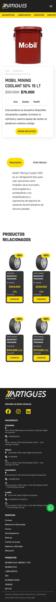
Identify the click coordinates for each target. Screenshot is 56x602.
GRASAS (9, 584)
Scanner (8, 520)
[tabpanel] (27, 191)
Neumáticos (8, 15)
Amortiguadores (12, 533)
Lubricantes (24, 15)
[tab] (15, 162)
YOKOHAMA (10, 273)
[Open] (51, 6)
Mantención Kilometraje (15, 524)
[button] (46, 29)
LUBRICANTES (18, 71)
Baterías (8, 538)
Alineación (9, 551)
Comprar (14, 299)
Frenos (8, 529)
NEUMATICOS (11, 567)
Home (7, 71)
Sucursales (11, 420)
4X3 (6, 576)
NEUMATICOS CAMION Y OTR (17, 562)
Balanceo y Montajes (14, 546)
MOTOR (8, 589)
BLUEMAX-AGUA (12, 580)
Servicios (39, 15)
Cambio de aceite (12, 542)
